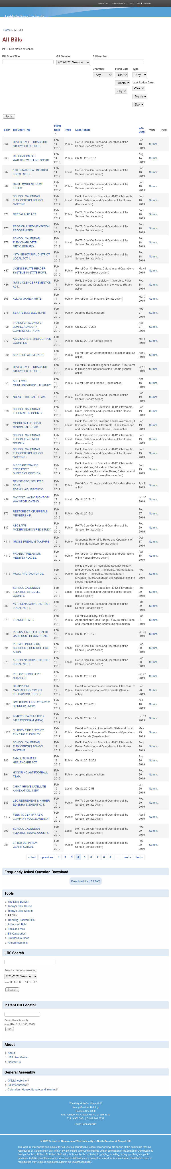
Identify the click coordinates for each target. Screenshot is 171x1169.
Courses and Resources (118, 3)
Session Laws (16, 929)
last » (139, 857)
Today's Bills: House (20, 906)
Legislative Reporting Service (24, 16)
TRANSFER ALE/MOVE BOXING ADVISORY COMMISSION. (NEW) (27, 326)
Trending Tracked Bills (21, 920)
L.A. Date (142, 130)
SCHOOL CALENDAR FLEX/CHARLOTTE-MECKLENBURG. (26, 242)
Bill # (7, 130)
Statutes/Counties (18, 938)
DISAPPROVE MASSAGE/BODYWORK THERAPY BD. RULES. (27, 690)
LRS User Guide (18, 1057)
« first (32, 857)
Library (131, 3)
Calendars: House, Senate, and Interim (32, 1089)
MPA (138, 3)
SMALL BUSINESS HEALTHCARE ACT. (25, 760)
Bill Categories (17, 933)
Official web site (18, 1080)
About (11, 1053)
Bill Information (18, 1085)
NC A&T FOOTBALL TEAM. (29, 397)
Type (135, 69)
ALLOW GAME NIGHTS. (27, 298)
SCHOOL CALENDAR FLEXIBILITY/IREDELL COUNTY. (26, 591)
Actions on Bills (17, 924)
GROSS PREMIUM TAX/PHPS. (31, 541)
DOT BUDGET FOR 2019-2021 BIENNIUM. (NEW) (32, 704)
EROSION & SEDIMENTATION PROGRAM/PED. (31, 228)
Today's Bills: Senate (20, 910)
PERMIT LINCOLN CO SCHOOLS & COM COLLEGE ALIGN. (31, 648)
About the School (103, 3)
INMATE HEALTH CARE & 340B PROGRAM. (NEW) (29, 718)
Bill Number (100, 56)
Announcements (18, 942)
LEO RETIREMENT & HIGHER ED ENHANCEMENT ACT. (31, 802)
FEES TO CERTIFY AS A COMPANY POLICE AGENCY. (31, 816)
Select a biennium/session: (20, 970)
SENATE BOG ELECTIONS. (29, 312)
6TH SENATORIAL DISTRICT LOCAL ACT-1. (30, 172)
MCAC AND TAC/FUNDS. (28, 573)
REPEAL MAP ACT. (25, 214)
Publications (147, 3)
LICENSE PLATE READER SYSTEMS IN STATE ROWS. (30, 270)
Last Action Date (143, 82)
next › (127, 857)
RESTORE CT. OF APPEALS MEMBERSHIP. (30, 513)
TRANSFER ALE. (23, 620)
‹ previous (47, 857)
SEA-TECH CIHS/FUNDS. (28, 355)
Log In (78, 1123)
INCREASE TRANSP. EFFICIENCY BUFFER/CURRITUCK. (27, 469)
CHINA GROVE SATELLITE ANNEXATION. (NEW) (29, 788)
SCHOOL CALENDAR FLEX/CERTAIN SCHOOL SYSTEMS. (28, 200)
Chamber (98, 69)
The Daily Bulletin (18, 901)
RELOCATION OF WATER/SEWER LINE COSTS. (31, 158)
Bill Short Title (11, 56)
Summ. (153, 144)
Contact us (14, 1062)
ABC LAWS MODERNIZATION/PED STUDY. (32, 383)
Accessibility (90, 1123)
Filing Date (121, 69)
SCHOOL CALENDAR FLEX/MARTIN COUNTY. (28, 411)
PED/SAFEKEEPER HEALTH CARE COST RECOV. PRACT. (31, 634)
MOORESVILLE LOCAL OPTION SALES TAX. (27, 425)
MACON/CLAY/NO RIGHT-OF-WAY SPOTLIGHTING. (31, 499)
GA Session (63, 56)
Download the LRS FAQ (85, 881)
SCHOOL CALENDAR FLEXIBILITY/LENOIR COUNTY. (26, 439)
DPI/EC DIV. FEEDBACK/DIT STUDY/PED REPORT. (30, 144)
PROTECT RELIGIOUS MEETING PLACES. (27, 555)
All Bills (12, 915)
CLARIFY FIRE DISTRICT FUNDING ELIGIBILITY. (28, 732)
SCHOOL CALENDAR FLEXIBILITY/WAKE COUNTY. (31, 830)
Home (7, 30)
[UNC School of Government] (43, 3)
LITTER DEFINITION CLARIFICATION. (25, 844)
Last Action (82, 130)
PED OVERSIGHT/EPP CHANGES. (27, 676)
